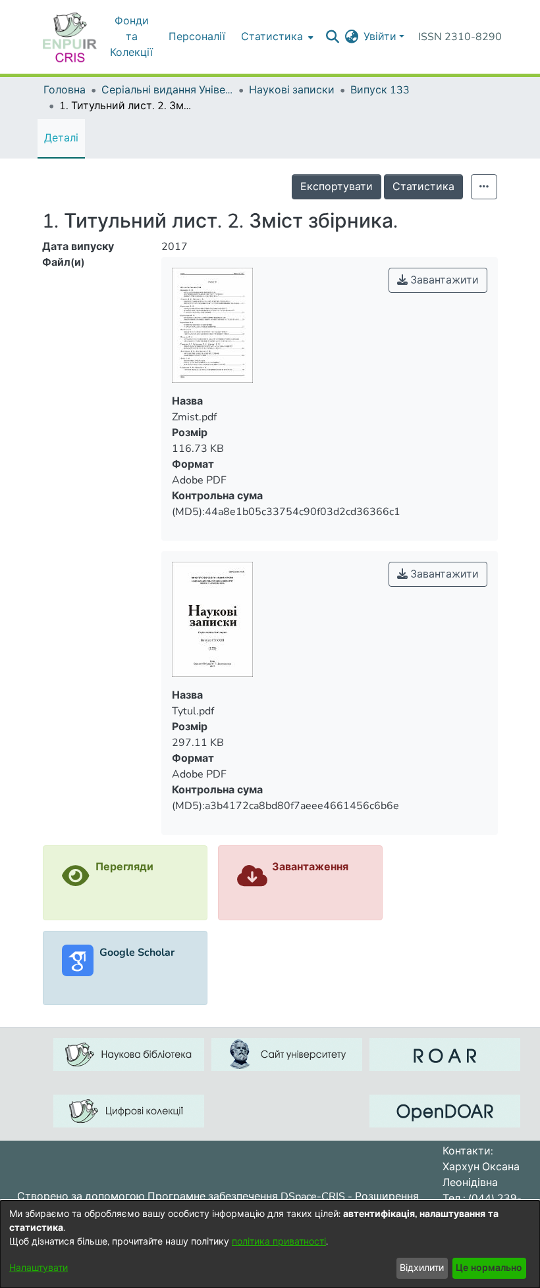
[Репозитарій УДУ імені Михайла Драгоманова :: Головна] (70, 37)
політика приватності (279, 1241)
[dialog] (270, 1244)
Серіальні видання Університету (167, 90)
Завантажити (443, 280)
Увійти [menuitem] (380, 37)
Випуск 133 (380, 90)
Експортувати (336, 187)
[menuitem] (275, 37)
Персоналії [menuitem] (197, 37)
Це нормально (489, 1268)
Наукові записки (292, 90)
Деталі (61, 138)
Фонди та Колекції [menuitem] (131, 37)
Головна (64, 90)
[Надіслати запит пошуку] (332, 37)
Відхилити (422, 1268)
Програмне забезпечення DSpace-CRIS (246, 1196)
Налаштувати (38, 1268)
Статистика (423, 187)
